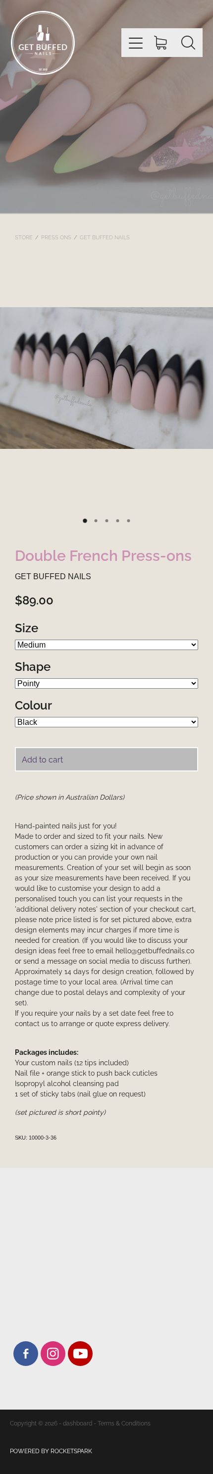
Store (24, 237)
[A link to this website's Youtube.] (80, 1353)
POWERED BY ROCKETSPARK (51, 1450)
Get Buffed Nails (105, 237)
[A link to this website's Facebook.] (25, 1353)
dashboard (77, 1423)
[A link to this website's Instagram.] (53, 1353)
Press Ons (56, 237)
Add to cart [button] (42, 759)
